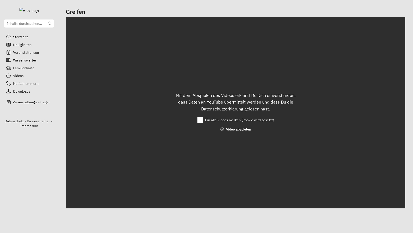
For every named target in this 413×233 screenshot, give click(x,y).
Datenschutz (14, 121)
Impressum (29, 126)
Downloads (21, 91)
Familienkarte (23, 68)
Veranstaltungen (26, 52)
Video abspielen (238, 129)
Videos (18, 76)
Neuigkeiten (22, 45)
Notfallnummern (26, 83)
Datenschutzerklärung (222, 109)
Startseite (21, 37)
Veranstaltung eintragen (31, 102)
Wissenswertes (25, 60)
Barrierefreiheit (38, 121)
